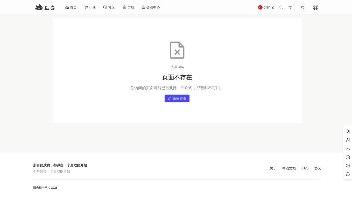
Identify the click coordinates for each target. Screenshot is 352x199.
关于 (273, 168)
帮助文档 (289, 168)
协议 (317, 168)
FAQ (305, 168)
